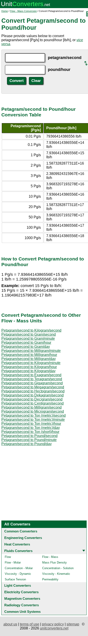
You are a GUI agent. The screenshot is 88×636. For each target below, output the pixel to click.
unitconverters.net (54, 628)
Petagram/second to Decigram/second (32, 399)
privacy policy (53, 624)
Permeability (50, 579)
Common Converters (20, 531)
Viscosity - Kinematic (56, 573)
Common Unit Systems (22, 611)
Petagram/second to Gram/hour (26, 342)
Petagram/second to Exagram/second (31, 375)
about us (10, 624)
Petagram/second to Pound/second (29, 436)
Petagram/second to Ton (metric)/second (33, 415)
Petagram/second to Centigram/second (32, 403)
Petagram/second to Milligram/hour (29, 355)
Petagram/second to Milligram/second (31, 407)
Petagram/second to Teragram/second (31, 379)
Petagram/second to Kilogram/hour (29, 367)
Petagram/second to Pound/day (26, 444)
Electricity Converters (21, 592)
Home (4, 11)
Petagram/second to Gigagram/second (32, 383)
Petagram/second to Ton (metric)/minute (33, 419)
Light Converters (17, 585)
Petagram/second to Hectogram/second (33, 391)
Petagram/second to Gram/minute (28, 338)
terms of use (29, 624)
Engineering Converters (23, 538)
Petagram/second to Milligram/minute (31, 351)
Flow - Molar (13, 562)
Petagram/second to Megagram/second (32, 387)
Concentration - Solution (58, 568)
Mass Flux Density (54, 562)
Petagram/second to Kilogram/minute (30, 363)
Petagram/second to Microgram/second (32, 411)
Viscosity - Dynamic (18, 573)
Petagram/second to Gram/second (28, 334)
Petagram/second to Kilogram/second (31, 330)
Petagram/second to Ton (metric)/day (30, 428)
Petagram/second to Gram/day (25, 347)
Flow (8, 557)
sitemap (73, 624)
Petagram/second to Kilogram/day (28, 371)
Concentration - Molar (19, 568)
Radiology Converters (21, 605)
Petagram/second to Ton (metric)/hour (31, 424)
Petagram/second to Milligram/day (28, 359)
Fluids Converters (18, 551)
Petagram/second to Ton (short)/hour (30, 432)
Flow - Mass (50, 557)
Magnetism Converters (22, 598)
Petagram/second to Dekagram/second (32, 395)
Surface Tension (15, 579)
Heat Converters (17, 544)
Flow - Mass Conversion (23, 11)
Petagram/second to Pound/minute (29, 440)
